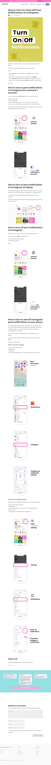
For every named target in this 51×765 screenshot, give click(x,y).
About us (37, 754)
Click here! (40, 1)
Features (1, 751)
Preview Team (13, 15)
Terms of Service (17, 760)
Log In (47, 4)
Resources (39, 4)
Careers (37, 753)
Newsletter (20, 751)
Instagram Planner (24, 4)
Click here (10, 665)
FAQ (36, 749)
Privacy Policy (23, 760)
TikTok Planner (32, 4)
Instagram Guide (21, 753)
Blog (43, 4)
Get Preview (2, 749)
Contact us (38, 751)
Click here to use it (25, 687)
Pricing (1, 753)
